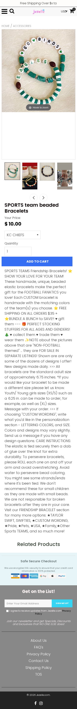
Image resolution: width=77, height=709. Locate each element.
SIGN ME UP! (62, 603)
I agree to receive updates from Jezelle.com (40, 612)
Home (5, 26)
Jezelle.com (43, 695)
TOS (38, 674)
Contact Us (39, 660)
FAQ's (38, 647)
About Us (39, 640)
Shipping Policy (38, 667)
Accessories (22, 26)
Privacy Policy (39, 654)
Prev (34, 198)
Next (43, 198)
